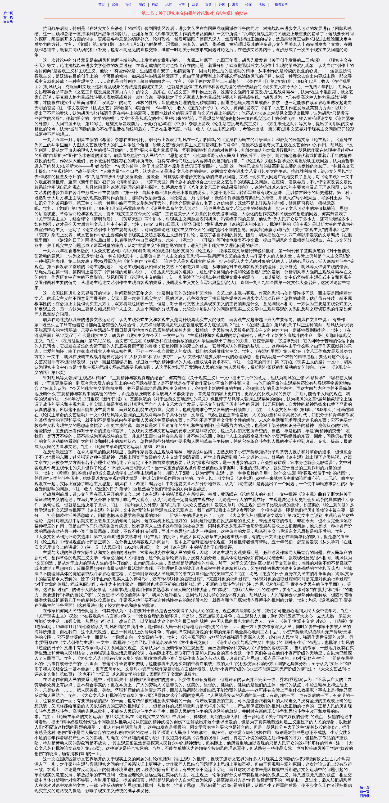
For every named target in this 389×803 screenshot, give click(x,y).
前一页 (8, 17)
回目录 (8, 21)
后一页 (8, 13)
